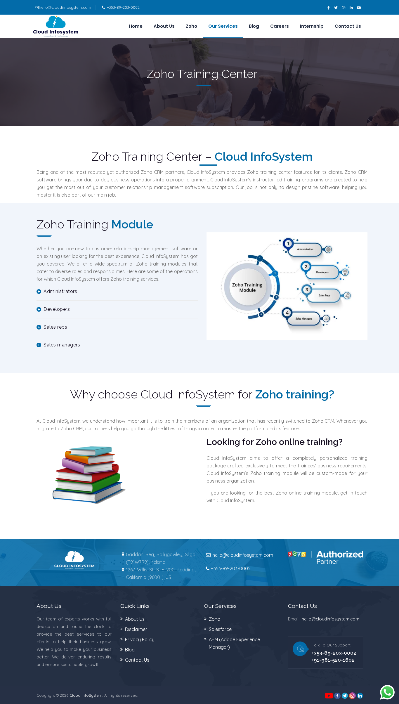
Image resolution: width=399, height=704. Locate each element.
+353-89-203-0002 (123, 7)
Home (136, 26)
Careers (279, 26)
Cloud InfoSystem (86, 695)
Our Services (223, 26)
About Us (164, 26)
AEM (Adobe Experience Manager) (234, 643)
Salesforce (220, 629)
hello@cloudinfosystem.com (65, 7)
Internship (312, 26)
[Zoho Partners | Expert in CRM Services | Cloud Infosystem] (55, 26)
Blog (254, 26)
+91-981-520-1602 (333, 660)
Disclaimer (136, 629)
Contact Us (348, 26)
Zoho (191, 26)
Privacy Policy (140, 639)
